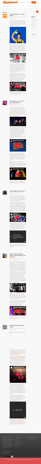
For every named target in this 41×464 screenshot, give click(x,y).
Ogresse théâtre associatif (16, 200)
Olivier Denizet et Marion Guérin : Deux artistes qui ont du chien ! (18, 255)
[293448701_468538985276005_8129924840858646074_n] (5, 16)
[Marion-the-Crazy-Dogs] (5, 256)
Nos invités (17, 444)
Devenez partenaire (18, 441)
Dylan (15, 358)
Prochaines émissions (13, 105)
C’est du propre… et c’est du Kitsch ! (17, 14)
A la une (22, 192)
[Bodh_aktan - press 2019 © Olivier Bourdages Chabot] (5, 193)
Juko (21, 199)
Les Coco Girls (23, 114)
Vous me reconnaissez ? (17, 279)
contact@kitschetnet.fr (6, 452)
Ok (20, 461)
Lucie (15, 18)
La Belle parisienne (33, 22)
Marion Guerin (14, 264)
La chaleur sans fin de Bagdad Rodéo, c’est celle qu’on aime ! (34, 19)
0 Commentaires (17, 192)
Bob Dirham (18, 354)
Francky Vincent (19, 127)
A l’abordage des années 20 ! (17, 191)
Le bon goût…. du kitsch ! (34, 29)
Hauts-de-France (22, 49)
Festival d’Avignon (13, 273)
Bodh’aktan (21, 204)
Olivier (18, 193)
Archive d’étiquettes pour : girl (9, 6)
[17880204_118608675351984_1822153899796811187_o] (5, 103)
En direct (16, 446)
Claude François (13, 127)
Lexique (16, 439)
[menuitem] (11, 2)
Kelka (22, 23)
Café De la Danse (21, 198)
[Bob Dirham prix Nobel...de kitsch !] (5, 327)
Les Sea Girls (15, 198)
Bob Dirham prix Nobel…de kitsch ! (17, 326)
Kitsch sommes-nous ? (18, 438)
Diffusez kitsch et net (18, 443)
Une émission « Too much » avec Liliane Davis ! (17, 101)
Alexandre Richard (18, 203)
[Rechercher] (37, 2)
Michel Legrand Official (14, 128)
